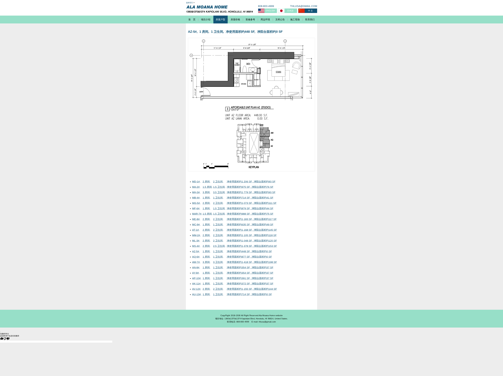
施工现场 (295, 19)
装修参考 (250, 19)
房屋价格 (235, 19)
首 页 (191, 19)
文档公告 (280, 19)
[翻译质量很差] (6, 339)
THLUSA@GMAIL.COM (303, 6)
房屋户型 (220, 19)
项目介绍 (205, 19)
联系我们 (310, 19)
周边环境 (265, 19)
